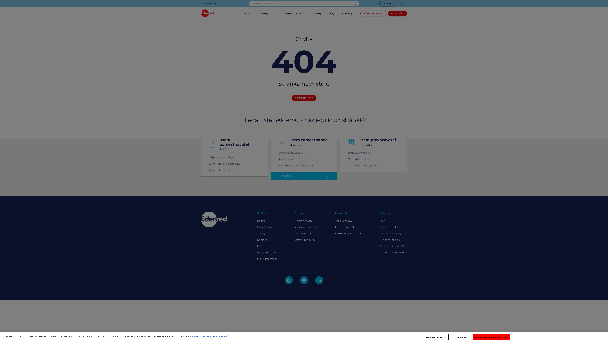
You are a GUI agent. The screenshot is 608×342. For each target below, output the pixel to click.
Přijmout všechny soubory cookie (492, 337)
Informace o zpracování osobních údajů (208, 336)
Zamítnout (460, 337)
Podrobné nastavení (436, 337)
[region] (304, 337)
